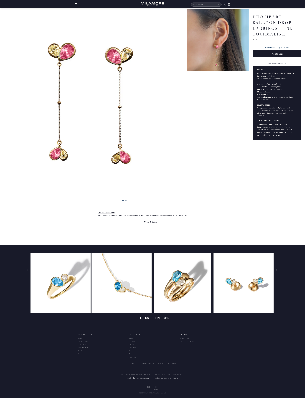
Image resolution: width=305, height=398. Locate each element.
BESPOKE (133, 363)
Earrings (132, 341)
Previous (29, 270)
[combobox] (206, 5)
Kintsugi (81, 338)
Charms (131, 354)
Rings (131, 338)
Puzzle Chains (83, 341)
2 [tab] (126, 200)
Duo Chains (82, 344)
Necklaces (132, 347)
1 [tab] (123, 200)
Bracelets (132, 351)
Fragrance (132, 357)
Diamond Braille (83, 347)
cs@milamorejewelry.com (138, 378)
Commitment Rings (187, 341)
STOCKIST (172, 363)
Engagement (184, 338)
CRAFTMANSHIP (147, 363)
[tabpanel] (93, 102)
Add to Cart (277, 54)
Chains (131, 344)
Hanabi (80, 354)
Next (276, 270)
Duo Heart (81, 351)
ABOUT (161, 363)
